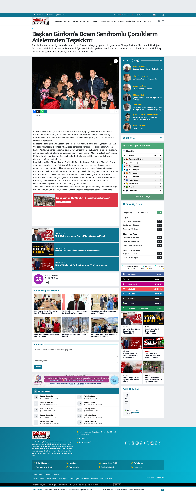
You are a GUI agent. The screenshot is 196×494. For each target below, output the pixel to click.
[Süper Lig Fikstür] (161, 204)
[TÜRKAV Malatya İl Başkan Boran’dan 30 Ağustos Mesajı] (131, 343)
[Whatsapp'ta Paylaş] (42, 111)
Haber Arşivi (138, 467)
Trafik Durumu (138, 463)
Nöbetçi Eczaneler (42, 463)
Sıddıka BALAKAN (139, 126)
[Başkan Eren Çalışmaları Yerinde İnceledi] (75, 325)
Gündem (58, 21)
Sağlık (89, 21)
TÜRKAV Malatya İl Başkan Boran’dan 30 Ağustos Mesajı (130, 355)
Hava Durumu (73, 463)
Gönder (38, 366)
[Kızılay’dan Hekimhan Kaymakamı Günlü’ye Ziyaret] (47, 325)
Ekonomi (102, 21)
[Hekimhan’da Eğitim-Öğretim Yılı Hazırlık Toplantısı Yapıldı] (47, 301)
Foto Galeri (39, 15)
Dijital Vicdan (138, 128)
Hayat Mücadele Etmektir (142, 89)
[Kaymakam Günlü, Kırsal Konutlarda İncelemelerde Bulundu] (104, 325)
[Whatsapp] (156, 443)
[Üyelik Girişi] (162, 15)
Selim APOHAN (52, 278)
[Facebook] (125, 443)
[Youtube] (144, 443)
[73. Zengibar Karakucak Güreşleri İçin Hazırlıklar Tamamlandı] (75, 301)
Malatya (67, 21)
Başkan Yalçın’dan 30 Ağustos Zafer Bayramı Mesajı (131, 380)
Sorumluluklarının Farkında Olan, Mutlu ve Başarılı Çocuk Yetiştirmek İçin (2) (147, 109)
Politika (75, 21)
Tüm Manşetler (74, 467)
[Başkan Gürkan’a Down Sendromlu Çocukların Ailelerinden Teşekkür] (75, 83)
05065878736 (83, 438)
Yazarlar (61, 15)
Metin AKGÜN (138, 105)
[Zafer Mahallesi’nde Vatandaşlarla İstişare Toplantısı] (104, 301)
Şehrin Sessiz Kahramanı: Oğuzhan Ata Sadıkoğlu (147, 99)
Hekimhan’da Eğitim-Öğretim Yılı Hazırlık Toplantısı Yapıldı (45, 312)
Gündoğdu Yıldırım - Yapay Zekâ (145, 79)
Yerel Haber (130, 21)
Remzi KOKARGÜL (139, 66)
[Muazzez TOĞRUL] (127, 87)
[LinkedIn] (140, 443)
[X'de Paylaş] (38, 111)
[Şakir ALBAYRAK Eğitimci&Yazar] (127, 117)
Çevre (139, 21)
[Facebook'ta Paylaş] (34, 111)
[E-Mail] (47, 282)
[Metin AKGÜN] (127, 107)
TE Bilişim (160, 477)
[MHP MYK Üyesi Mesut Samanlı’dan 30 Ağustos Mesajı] (131, 318)
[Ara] (159, 21)
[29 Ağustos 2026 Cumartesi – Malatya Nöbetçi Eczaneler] (153, 343)
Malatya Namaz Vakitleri (110, 463)
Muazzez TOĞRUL (139, 86)
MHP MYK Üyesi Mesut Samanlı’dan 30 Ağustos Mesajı (131, 331)
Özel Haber (147, 21)
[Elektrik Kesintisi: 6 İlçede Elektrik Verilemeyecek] (153, 318)
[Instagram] (137, 443)
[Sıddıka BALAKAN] (127, 127)
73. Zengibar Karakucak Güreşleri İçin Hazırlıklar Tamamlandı (74, 312)
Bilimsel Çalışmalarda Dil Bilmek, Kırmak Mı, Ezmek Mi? (145, 118)
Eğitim (110, 21)
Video (51, 15)
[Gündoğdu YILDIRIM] (127, 77)
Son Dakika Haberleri (108, 467)
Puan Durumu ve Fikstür (44, 467)
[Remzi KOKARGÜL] (127, 68)
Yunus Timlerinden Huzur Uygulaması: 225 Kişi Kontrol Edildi (153, 380)
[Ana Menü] (163, 21)
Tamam (117, 485)
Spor (95, 21)
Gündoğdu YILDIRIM (140, 76)
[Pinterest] (133, 443)
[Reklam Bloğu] (75, 380)
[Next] (152, 443)
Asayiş (82, 21)
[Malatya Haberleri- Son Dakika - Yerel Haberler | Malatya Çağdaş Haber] (40, 21)
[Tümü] (161, 60)
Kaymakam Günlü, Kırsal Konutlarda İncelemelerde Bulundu (104, 335)
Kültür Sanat (119, 21)
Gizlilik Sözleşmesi (106, 485)
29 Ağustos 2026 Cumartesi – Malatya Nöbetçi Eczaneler (152, 355)
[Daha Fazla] (45, 111)
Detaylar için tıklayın (142, 197)
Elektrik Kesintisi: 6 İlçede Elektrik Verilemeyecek (152, 331)
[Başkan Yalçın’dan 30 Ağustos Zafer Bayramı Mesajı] (131, 367)
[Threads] (148, 443)
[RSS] (159, 443)
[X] (129, 443)
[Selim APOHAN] (38, 279)
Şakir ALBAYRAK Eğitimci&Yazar (145, 115)
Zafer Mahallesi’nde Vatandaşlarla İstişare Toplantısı (103, 312)
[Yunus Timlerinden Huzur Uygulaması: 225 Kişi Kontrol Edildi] (153, 367)
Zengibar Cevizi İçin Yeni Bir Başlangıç (147, 69)
